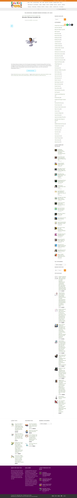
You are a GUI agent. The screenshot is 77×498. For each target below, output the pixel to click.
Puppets (43, 6)
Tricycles (56, 133)
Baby (43, 2)
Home (28, 2)
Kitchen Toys (57, 80)
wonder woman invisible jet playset (24, 75)
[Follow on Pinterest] (59, 9)
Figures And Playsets (59, 61)
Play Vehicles (57, 88)
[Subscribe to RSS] (61, 9)
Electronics (35, 4)
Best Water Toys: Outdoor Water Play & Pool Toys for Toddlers (62, 175)
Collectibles (57, 49)
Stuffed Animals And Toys (59, 123)
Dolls (61, 2)
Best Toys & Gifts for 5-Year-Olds (61, 214)
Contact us (61, 0)
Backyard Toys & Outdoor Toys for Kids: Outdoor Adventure (62, 245)
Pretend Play (57, 97)
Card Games (57, 41)
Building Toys (57, 39)
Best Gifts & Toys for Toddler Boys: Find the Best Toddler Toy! (62, 169)
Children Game (57, 43)
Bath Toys (56, 31)
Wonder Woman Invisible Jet (31, 17)
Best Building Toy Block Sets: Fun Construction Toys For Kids (62, 193)
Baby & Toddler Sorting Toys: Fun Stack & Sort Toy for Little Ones (61, 256)
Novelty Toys (57, 86)
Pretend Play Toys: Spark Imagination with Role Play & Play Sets (62, 158)
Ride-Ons (46, 2)
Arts (41, 2)
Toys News (57, 131)
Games (40, 4)
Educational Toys (58, 55)
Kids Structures (57, 78)
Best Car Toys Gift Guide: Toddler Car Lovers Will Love (61, 240)
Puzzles (47, 6)
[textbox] (60, 264)
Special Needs (57, 115)
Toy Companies (57, 127)
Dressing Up (30, 4)
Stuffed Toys (55, 6)
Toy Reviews (57, 129)
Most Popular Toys (58, 82)
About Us (54, 0)
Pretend (39, 6)
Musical (55, 4)
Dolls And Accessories (26, 15)
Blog (58, 0)
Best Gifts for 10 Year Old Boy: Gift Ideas (62, 250)
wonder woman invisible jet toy (34, 75)
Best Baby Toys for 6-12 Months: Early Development (62, 235)
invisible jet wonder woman (36, 74)
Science (56, 111)
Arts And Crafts (57, 27)
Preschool (34, 6)
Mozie (37, 20)
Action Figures (36, 2)
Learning (51, 4)
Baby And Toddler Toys (59, 29)
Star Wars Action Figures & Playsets (60, 120)
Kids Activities (57, 74)
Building (51, 2)
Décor (47, 4)
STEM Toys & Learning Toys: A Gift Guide (61, 186)
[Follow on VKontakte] (65, 9)
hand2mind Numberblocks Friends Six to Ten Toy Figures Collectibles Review (61, 151)
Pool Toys (56, 92)
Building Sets (57, 37)
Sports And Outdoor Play (59, 117)
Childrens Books (58, 45)
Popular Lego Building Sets (60, 94)
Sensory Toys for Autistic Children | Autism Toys (61, 164)
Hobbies (44, 4)
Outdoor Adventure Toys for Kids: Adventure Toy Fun (61, 203)
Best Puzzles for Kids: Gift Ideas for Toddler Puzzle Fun (62, 223)
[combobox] (60, 264)
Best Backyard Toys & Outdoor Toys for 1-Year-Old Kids (62, 181)
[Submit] (65, 19)
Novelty (59, 4)
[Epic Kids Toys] (18, 5)
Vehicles (29, 6)
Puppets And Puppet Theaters (60, 99)
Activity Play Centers (58, 25)
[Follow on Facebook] (57, 9)
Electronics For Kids (58, 57)
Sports (50, 6)
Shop (65, 0)
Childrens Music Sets (59, 47)
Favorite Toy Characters (35, 15)
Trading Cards (56, 2)
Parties (63, 4)
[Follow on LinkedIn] (62, 9)
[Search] (38, 9)
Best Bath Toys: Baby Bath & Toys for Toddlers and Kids (62, 198)
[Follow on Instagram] (58, 9)
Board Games (57, 35)
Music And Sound (58, 84)
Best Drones (57, 33)
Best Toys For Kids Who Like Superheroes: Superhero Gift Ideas (61, 229)
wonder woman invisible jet (45, 74)
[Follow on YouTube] (63, 9)
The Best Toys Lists (58, 125)
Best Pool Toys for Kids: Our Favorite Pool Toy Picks (61, 209)
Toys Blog (61, 6)
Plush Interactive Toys (59, 90)
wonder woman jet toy (42, 75)
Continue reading (31, 70)
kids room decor (58, 76)
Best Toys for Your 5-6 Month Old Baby (62, 218)
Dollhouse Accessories (59, 51)
